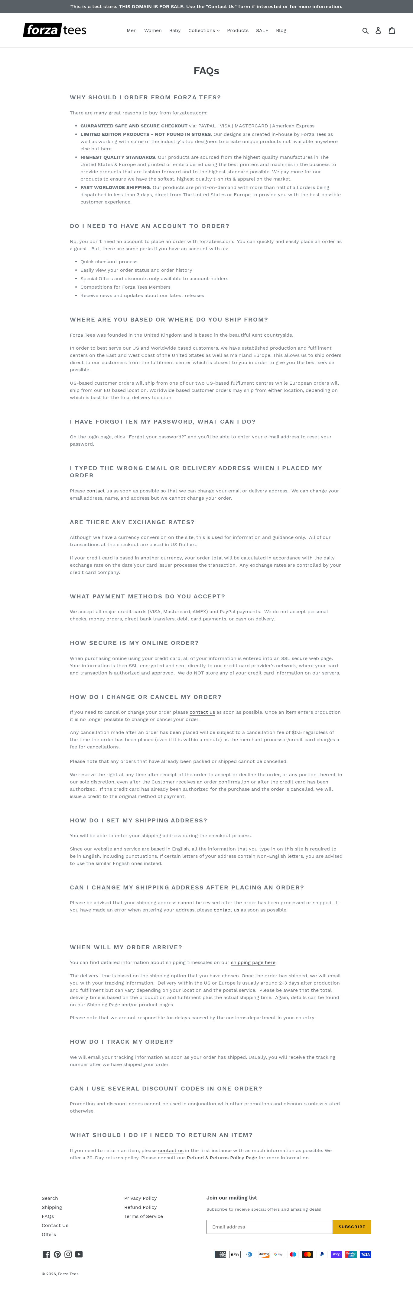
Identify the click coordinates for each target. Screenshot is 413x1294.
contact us (99, 491)
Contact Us (55, 1225)
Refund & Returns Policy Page (222, 1158)
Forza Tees (68, 1274)
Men (132, 30)
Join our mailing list (232, 1198)
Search (50, 1198)
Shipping (52, 1207)
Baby (175, 30)
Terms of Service (143, 1216)
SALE (262, 30)
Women (153, 30)
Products (238, 30)
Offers (49, 1234)
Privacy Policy (140, 1198)
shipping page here (253, 962)
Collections (202, 30)
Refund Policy (140, 1207)
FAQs (48, 1216)
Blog (281, 30)
